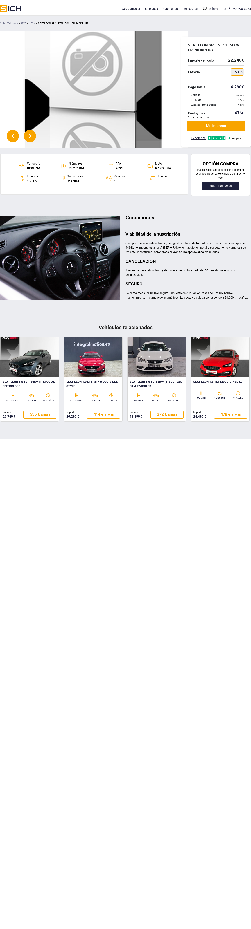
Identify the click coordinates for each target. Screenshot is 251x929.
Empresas (151, 8)
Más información (220, 185)
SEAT (23, 23)
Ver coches (190, 8)
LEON (32, 23)
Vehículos (12, 23)
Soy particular (131, 8)
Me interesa (216, 125)
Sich (2, 23)
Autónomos (170, 8)
